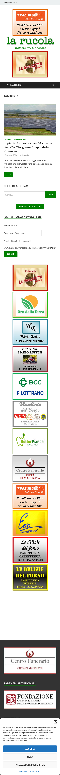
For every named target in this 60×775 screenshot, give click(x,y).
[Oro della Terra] (30, 317)
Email (7, 241)
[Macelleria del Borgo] (30, 426)
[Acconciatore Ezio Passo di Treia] (30, 535)
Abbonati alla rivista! (30, 206)
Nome (7, 225)
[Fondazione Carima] (30, 708)
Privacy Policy (35, 771)
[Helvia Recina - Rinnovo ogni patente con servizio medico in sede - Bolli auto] (30, 344)
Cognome (8, 233)
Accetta (30, 748)
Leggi (7, 174)
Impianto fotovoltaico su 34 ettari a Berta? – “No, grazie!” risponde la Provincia (28, 147)
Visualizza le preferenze (30, 764)
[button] (55, 721)
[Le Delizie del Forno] (30, 562)
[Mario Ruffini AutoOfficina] (30, 371)
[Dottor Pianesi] (30, 453)
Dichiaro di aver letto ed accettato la (31, 247)
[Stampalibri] (30, 34)
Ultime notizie (19, 139)
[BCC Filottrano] (30, 398)
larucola (25, 155)
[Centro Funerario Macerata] (30, 672)
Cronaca (8, 139)
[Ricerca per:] (30, 194)
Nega (30, 756)
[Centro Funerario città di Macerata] (30, 481)
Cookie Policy (23, 771)
